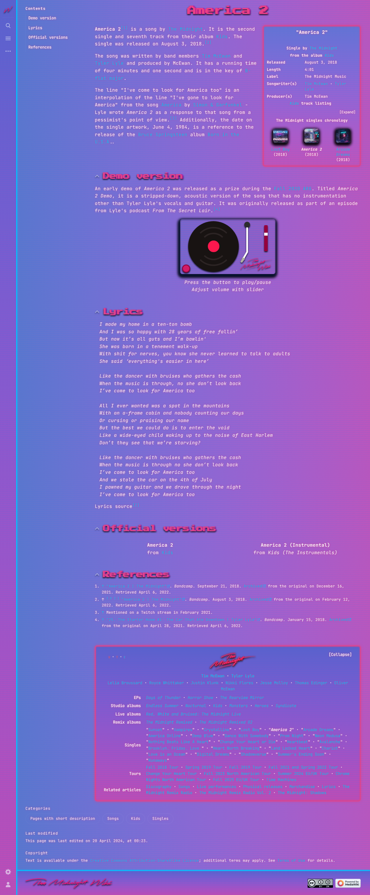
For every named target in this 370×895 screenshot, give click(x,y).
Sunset (155, 729)
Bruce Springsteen (162, 135)
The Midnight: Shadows (302, 792)
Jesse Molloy (274, 682)
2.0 (109, 598)
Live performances (216, 786)
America (171, 105)
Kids (329, 55)
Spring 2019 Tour (203, 767)
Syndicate (285, 705)
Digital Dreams (213, 754)
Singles (160, 818)
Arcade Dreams (343, 152)
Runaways (157, 760)
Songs (184, 786)
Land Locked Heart (290, 748)
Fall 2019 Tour (245, 767)
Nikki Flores (239, 682)
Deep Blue (202, 735)
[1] (124, 27)
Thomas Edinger (311, 682)
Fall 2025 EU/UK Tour (236, 779)
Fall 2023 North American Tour (237, 773)
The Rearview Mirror (242, 697)
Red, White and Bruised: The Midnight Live (193, 714)
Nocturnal (195, 705)
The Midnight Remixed (169, 722)
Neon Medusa (327, 735)
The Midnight (323, 48)
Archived (253, 586)
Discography (158, 786)
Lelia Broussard (125, 682)
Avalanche (329, 741)
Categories (38, 808)
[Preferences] (8, 872)
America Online (164, 735)
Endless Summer (162, 705)
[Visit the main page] (8, 9)
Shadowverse (253, 754)
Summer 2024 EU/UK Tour (303, 773)
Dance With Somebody (247, 735)
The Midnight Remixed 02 (225, 722)
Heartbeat (297, 741)
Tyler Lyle (109, 63)
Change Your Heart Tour (171, 773)
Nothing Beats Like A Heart (178, 741)
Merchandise (302, 786)
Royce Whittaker (166, 682)
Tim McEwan (316, 83)
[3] (173, 118)
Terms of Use (291, 860)
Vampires (183, 729)
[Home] (68, 882)
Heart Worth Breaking (236, 748)
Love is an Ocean (166, 754)
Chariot (330, 748)
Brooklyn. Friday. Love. (174, 748)
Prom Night (291, 735)
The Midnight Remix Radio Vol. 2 (235, 792)
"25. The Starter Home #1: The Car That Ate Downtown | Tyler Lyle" (181, 619)
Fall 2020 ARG (293, 189)
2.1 (116, 598)
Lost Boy (280, 149)
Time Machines (281, 779)
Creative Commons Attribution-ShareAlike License (144, 860)
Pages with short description (62, 818)
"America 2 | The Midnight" (136, 586)
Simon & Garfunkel (217, 105)
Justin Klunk (205, 682)
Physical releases (262, 786)
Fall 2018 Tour (162, 767)
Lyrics (329, 786)
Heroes (262, 705)
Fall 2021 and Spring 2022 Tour (303, 767)
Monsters (238, 705)
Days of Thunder (163, 697)
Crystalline (216, 729)
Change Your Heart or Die (247, 741)
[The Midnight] (230, 660)
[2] (208, 42)
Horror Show (200, 697)
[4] (216, 209)
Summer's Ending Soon (301, 754)
